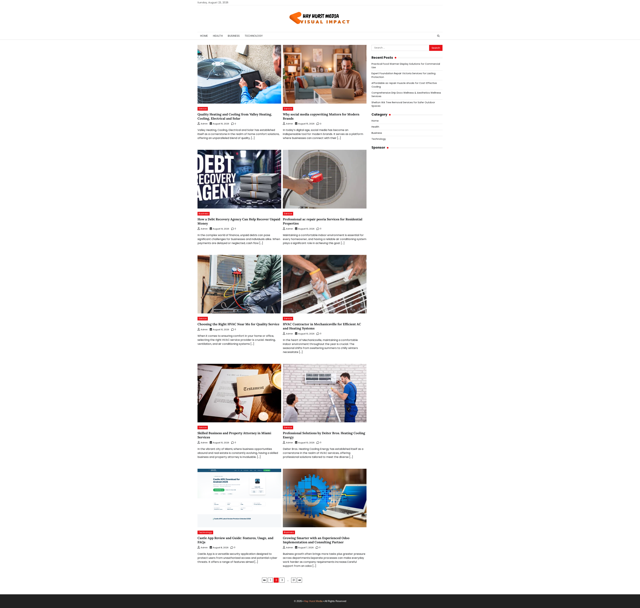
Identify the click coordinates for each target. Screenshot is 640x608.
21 (293, 580)
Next (299, 580)
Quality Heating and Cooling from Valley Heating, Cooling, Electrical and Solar (235, 116)
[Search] (438, 35)
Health (218, 36)
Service (203, 108)
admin (204, 123)
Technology (254, 36)
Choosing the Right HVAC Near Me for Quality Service (238, 324)
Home (204, 36)
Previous (264, 580)
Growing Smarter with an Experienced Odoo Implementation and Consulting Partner (316, 540)
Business (234, 36)
